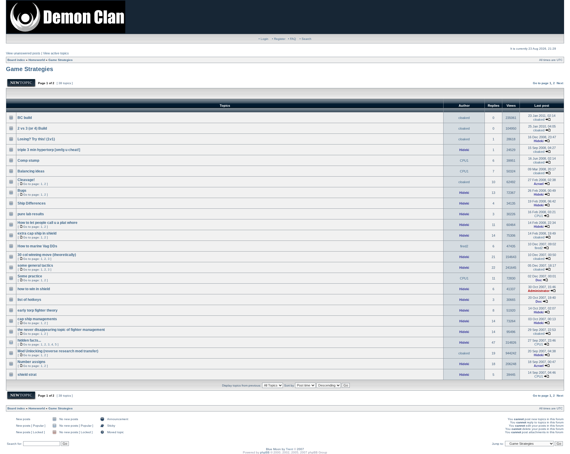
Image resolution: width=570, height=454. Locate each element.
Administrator (539, 291)
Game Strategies (60, 60)
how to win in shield (34, 289)
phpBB (265, 452)
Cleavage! (26, 180)
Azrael (539, 184)
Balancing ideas (31, 171)
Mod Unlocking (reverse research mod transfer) (58, 351)
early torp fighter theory (38, 310)
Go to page (541, 83)
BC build (25, 118)
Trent (289, 449)
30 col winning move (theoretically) (47, 255)
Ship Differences (32, 203)
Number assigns (31, 362)
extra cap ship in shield (37, 233)
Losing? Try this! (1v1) (36, 139)
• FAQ (292, 38)
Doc (539, 280)
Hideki (539, 141)
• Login (263, 38)
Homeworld (36, 60)
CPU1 (464, 160)
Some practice (30, 276)
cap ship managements (37, 319)
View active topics (56, 53)
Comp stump (28, 160)
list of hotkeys (29, 300)
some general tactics (35, 265)
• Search (305, 38)
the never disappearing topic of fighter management (61, 330)
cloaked (464, 118)
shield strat (27, 375)
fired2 (464, 246)
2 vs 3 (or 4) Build (32, 128)
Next (560, 83)
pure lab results (31, 214)
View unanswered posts (23, 53)
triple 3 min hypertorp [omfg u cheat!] (49, 150)
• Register (278, 38)
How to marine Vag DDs (37, 246)
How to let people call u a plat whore (47, 223)
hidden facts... (29, 340)
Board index (16, 60)
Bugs (22, 190)
